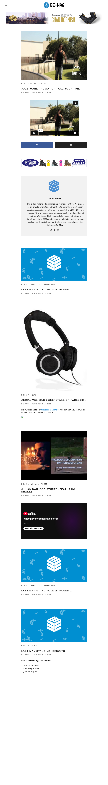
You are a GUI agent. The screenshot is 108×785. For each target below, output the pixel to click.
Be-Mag (25, 93)
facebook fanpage (49, 410)
